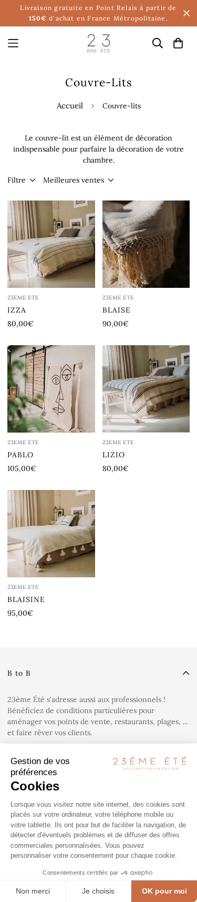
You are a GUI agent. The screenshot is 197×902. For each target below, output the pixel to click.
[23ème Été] (98, 43)
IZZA (16, 310)
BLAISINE (26, 599)
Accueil (70, 106)
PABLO (20, 454)
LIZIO (113, 454)
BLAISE (116, 310)
